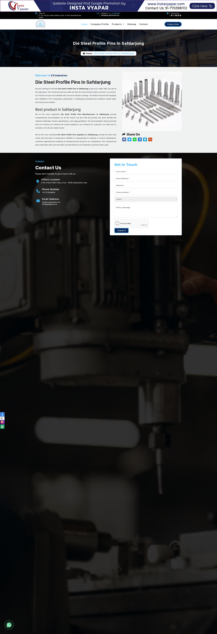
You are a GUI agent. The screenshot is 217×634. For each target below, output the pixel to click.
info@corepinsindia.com (51, 202)
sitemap (131, 24)
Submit (120, 230)
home (89, 53)
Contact (143, 24)
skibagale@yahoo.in (110, 15)
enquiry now (173, 24)
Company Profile (100, 24)
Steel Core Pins (119, 27)
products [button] (117, 24)
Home (84, 24)
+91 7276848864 (114, 13)
